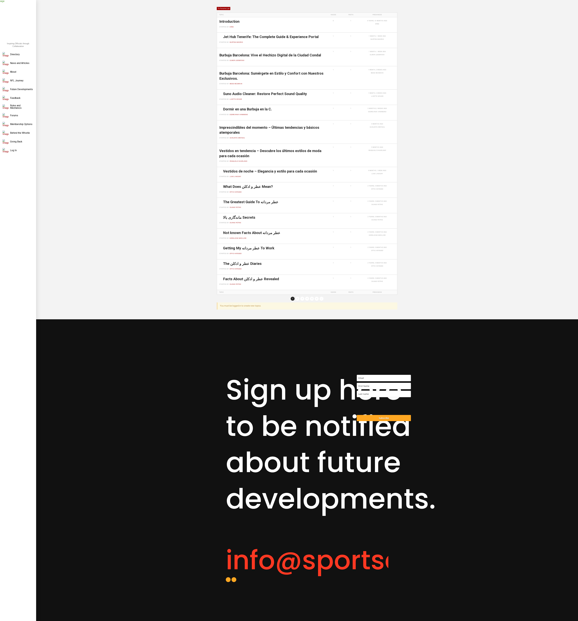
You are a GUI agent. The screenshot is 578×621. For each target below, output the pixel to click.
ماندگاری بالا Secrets (239, 217)
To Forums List (223, 8)
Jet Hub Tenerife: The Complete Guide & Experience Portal (271, 37)
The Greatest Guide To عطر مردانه (250, 202)
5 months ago (377, 124)
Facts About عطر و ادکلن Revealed (251, 279)
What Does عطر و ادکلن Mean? (248, 187)
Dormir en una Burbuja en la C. (247, 109)
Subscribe (384, 418)
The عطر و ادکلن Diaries (242, 264)
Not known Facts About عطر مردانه (251, 233)
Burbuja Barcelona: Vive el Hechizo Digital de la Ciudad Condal (270, 55)
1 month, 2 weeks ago (377, 70)
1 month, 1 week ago (377, 36)
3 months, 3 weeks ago (377, 108)
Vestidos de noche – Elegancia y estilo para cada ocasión (270, 171)
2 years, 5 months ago (377, 186)
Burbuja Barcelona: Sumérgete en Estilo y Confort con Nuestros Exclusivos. (271, 76)
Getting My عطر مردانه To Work (248, 248)
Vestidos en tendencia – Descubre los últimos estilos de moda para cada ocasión (270, 153)
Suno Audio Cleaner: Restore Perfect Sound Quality (265, 94)
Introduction (229, 21)
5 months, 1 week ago (377, 170)
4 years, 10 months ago (377, 21)
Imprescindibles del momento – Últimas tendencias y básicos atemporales (269, 130)
